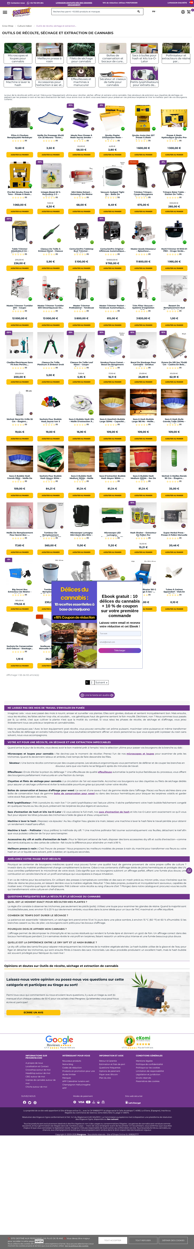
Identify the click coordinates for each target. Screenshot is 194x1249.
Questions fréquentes (109, 1067)
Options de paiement (109, 1071)
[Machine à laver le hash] (18, 75)
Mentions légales (144, 1061)
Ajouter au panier (20, 155)
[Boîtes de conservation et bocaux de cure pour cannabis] (113, 51)
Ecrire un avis (33, 1012)
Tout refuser (143, 1240)
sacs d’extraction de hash (114, 812)
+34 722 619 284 (36, 3)
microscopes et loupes (140, 753)
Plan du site (105, 1078)
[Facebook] (25, 1103)
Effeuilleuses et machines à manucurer (81, 82)
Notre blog (67, 1064)
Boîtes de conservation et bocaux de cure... (113, 58)
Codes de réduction (72, 1067)
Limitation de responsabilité (150, 1071)
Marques (66, 1078)
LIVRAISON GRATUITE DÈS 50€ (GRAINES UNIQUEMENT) (74, 4)
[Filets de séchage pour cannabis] (81, 51)
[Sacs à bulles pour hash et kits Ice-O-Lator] (144, 51)
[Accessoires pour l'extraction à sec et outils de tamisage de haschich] (49, 75)
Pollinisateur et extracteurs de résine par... (176, 58)
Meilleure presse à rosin (49, 60)
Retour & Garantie (108, 1061)
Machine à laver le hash (18, 83)
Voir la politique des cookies (76, 1246)
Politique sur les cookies (148, 1067)
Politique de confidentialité (149, 1064)
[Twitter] (30, 1103)
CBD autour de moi (35, 1076)
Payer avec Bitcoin (108, 1074)
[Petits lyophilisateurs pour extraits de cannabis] (144, 75)
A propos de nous (34, 1063)
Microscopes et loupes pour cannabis (18, 58)
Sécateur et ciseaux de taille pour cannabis (113, 82)
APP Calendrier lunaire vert (75, 1081)
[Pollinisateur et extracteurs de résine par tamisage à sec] (176, 51)
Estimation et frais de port (112, 1064)
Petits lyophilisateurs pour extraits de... (144, 83)
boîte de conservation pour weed (74, 793)
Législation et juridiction (148, 1074)
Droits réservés (143, 1078)
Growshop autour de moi (38, 1070)
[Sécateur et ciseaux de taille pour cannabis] (113, 75)
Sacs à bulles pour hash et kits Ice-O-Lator (144, 58)
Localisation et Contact (37, 1066)
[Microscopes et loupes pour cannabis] (18, 51)
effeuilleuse (105, 772)
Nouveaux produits (71, 1061)
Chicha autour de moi (36, 1086)
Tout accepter (112, 1240)
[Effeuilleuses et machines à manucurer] (81, 75)
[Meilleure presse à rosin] (49, 51)
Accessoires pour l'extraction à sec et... (49, 83)
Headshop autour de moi (38, 1073)
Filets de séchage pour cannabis (81, 60)
